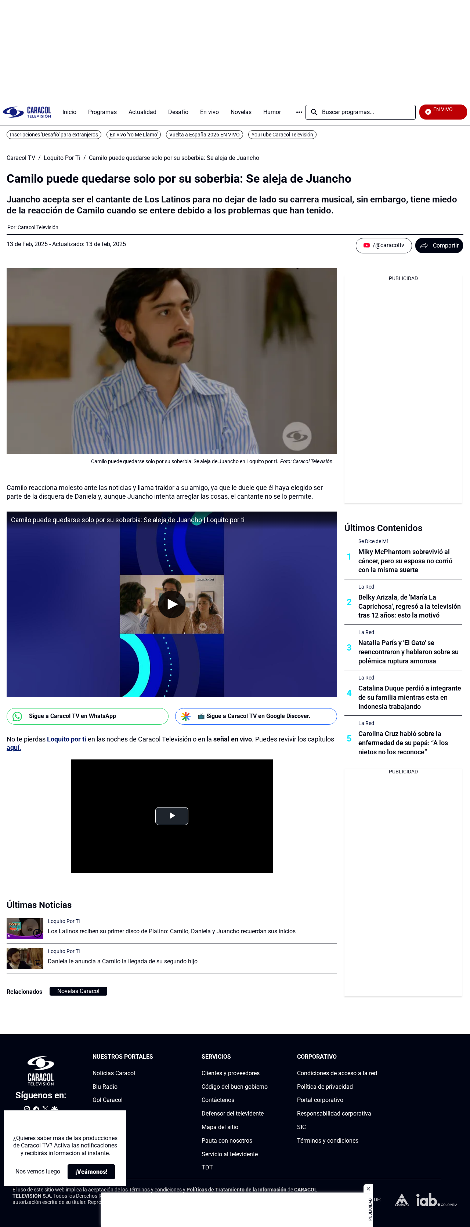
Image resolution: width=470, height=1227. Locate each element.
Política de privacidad (325, 1086)
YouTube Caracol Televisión (282, 135)
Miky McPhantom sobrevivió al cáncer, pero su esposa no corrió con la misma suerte (405, 561)
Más (299, 112)
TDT (207, 1167)
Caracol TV (21, 158)
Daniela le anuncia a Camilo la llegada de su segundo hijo (123, 961)
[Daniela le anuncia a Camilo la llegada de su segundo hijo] (25, 958)
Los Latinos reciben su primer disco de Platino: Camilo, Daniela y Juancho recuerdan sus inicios (172, 931)
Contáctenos (218, 1099)
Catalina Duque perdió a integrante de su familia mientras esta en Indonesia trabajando (409, 697)
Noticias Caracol (114, 1073)
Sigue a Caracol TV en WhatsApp (72, 716)
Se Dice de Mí (373, 541)
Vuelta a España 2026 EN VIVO (204, 135)
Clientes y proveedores (231, 1073)
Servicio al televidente (230, 1153)
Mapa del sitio (220, 1127)
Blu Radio (105, 1086)
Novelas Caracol (78, 991)
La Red (366, 587)
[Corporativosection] (375, 1057)
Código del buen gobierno (235, 1086)
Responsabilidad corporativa (334, 1113)
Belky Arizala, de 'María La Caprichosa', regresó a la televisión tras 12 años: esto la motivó (409, 606)
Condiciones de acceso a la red (337, 1073)
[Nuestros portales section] (155, 1057)
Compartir (446, 245)
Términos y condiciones (327, 1140)
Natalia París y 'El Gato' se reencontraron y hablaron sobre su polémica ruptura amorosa (408, 652)
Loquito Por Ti (62, 158)
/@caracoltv (388, 245)
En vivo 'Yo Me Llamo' (134, 135)
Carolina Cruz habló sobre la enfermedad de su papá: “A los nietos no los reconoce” (403, 743)
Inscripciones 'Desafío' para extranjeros (54, 135)
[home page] (27, 112)
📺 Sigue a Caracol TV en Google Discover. (254, 716)
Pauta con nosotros (227, 1140)
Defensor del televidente (233, 1113)
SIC (301, 1127)
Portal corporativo (320, 1099)
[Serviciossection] (265, 1057)
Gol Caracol (108, 1099)
